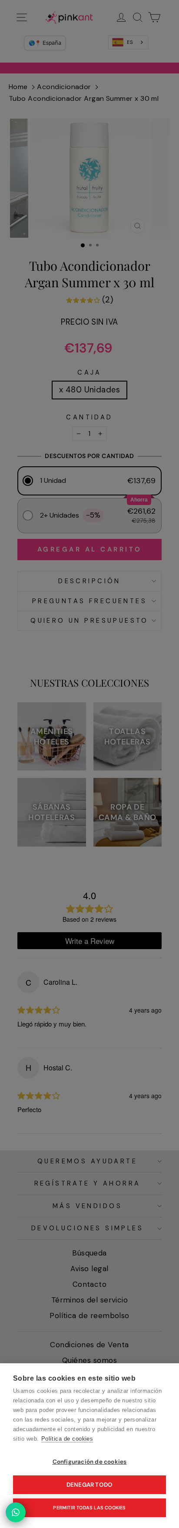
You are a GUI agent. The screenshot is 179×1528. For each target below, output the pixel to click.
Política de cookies (67, 1438)
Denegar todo (89, 1484)
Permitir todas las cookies (89, 1508)
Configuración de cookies (90, 1461)
